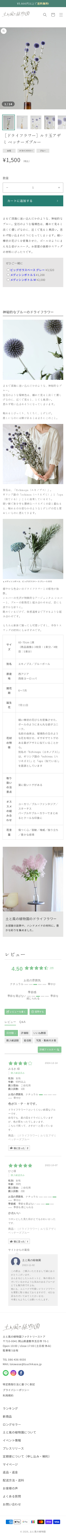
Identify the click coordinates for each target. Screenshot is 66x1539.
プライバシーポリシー (16, 1390)
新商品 (7, 1416)
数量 (6, 178)
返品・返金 (10, 1472)
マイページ (10, 1464)
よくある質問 (12, 1496)
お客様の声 (10, 1488)
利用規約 (8, 1395)
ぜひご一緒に (14, 263)
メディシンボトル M (23, 280)
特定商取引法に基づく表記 (19, 1384)
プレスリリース (13, 1448)
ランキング (10, 1408)
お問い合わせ (12, 1504)
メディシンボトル (12, 581)
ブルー (43, 150)
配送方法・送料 (13, 1480)
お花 (9, 150)
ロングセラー (12, 1424)
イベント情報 (12, 1440)
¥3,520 (32, 270)
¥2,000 (27, 280)
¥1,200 (27, 275)
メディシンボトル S (23, 275)
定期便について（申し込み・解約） (27, 1456)
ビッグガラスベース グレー (27, 270)
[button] (45, 15)
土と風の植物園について (19, 1432)
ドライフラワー (26, 150)
